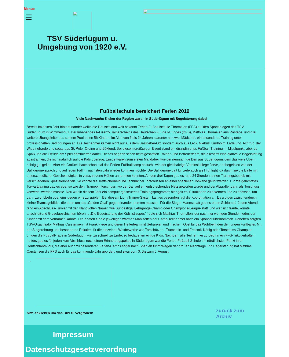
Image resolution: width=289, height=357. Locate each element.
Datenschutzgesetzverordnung (81, 349)
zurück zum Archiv (230, 314)
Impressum (73, 334)
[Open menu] (29, 17)
